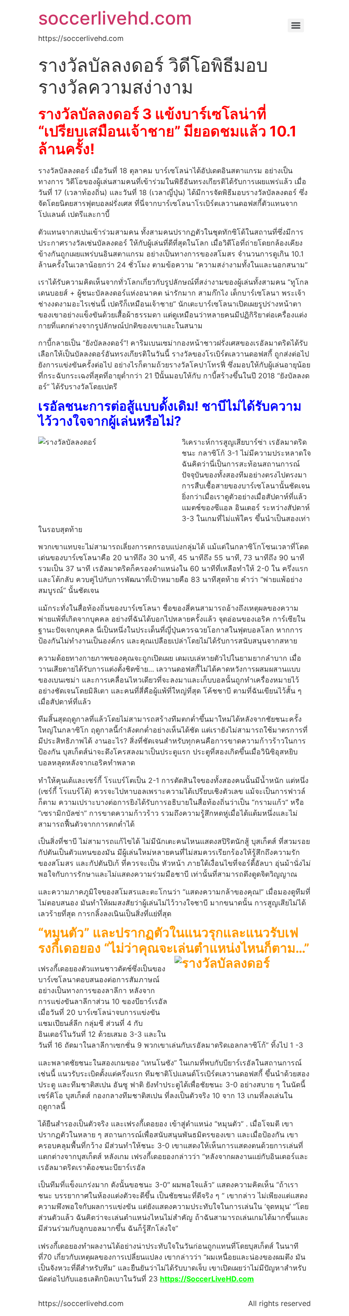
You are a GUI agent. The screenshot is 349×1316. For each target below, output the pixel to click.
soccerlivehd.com (115, 18)
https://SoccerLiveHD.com (207, 1278)
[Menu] (296, 25)
